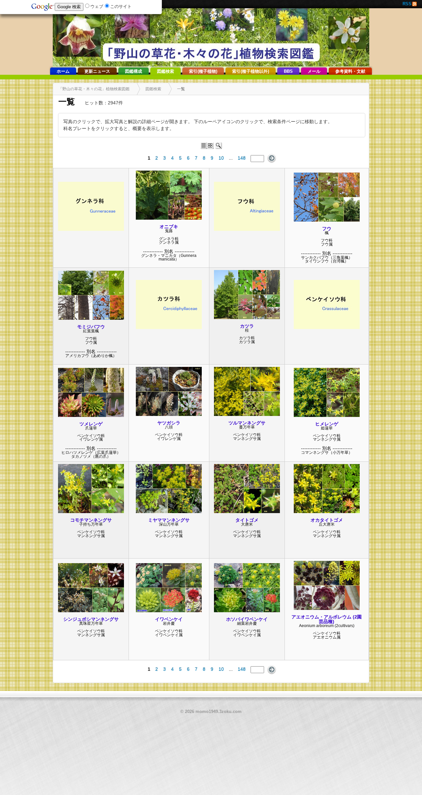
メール (314, 71)
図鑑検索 (165, 71)
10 (221, 158)
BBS (288, 71)
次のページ (271, 158)
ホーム (63, 71)
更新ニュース (97, 71)
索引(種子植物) (203, 71)
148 (242, 158)
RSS (407, 4)
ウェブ (96, 6)
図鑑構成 (133, 71)
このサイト (121, 6)
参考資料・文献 (350, 71)
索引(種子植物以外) (250, 71)
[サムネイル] (91, 229)
